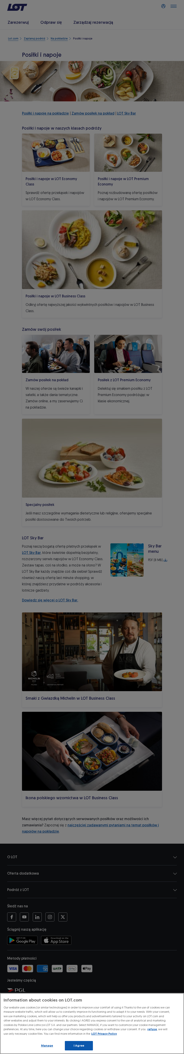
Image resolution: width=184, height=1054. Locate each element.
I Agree (79, 1045)
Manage (47, 1045)
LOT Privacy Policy (104, 1033)
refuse (152, 1029)
